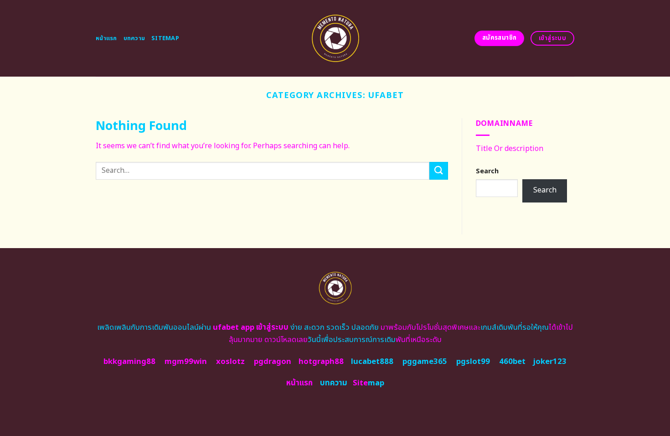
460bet (512, 362)
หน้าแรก (106, 38)
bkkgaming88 (129, 362)
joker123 (550, 362)
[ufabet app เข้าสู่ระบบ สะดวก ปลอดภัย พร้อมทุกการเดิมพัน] (335, 38)
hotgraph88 (321, 362)
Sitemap (165, 38)
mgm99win (186, 362)
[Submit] (438, 171)
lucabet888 (372, 362)
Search (487, 171)
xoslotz (230, 362)
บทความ (134, 38)
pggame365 (424, 362)
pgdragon (272, 362)
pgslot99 (473, 362)
